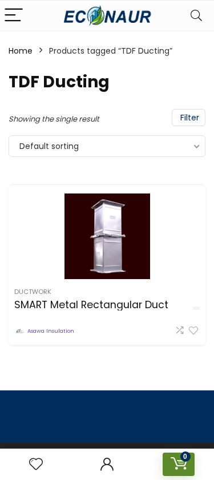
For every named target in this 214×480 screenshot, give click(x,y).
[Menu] (13, 16)
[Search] (196, 16)
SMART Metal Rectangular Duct (91, 305)
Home (21, 51)
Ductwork (32, 291)
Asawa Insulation (50, 330)
